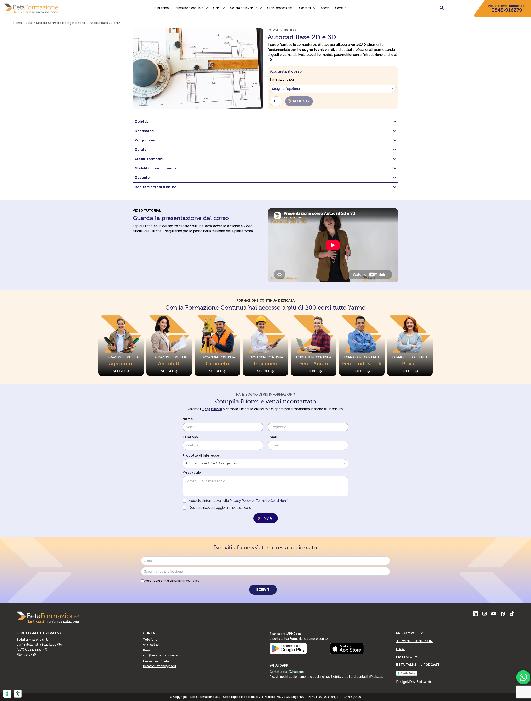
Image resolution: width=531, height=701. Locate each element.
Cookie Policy (407, 673)
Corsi (216, 8)
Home (17, 23)
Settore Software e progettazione (60, 23)
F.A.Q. (400, 649)
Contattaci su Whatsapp (287, 671)
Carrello (340, 8)
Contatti (305, 8)
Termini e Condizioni (271, 501)
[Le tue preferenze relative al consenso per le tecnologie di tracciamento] (7, 694)
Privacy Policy (240, 501)
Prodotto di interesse (201, 455)
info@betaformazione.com (162, 655)
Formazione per (282, 79)
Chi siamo (162, 8)
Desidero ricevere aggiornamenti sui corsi (220, 508)
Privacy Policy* (190, 580)
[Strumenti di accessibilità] (18, 694)
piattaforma (408, 657)
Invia (267, 518)
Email (273, 437)
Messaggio (192, 472)
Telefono (191, 437)
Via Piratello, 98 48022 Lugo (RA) (40, 644)
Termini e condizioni (414, 641)
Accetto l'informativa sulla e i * (238, 501)
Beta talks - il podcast (418, 665)
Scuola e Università (243, 8)
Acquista (301, 101)
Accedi (325, 8)
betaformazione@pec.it (159, 666)
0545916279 (151, 644)
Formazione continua (188, 8)
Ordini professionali (280, 8)
